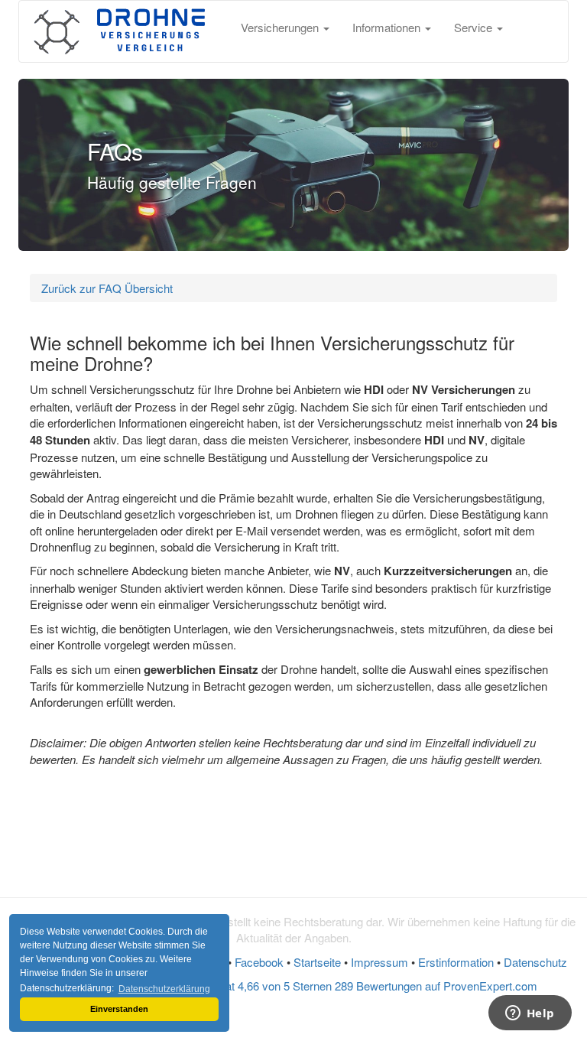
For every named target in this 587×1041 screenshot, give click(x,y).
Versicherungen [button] (281, 27)
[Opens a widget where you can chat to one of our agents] (530, 1014)
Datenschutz (535, 962)
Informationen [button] (387, 27)
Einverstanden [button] (119, 1008)
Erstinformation (456, 962)
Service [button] (474, 27)
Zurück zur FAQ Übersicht (107, 288)
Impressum (379, 962)
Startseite (317, 962)
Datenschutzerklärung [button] (164, 989)
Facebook (259, 962)
